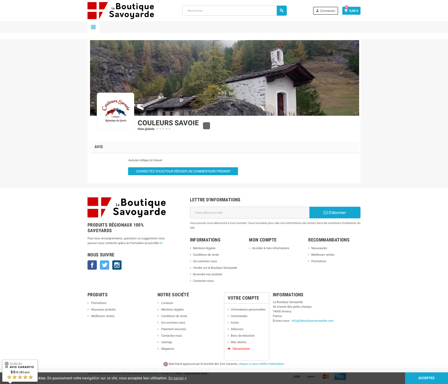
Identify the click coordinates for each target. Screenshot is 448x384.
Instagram (117, 265)
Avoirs (235, 322)
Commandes (239, 316)
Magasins (167, 348)
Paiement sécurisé (173, 329)
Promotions (318, 261)
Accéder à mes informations (270, 248)
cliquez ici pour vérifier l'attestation (261, 364)
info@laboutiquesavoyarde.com (312, 320)
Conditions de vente (206, 254)
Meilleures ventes (323, 254)
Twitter (104, 265)
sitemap (166, 342)
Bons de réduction (243, 335)
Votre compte (243, 298)
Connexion (325, 11)
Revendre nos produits (207, 274)
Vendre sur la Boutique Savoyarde (215, 267)
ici (161, 243)
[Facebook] (206, 125)
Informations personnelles (248, 309)
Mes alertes (238, 342)
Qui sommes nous (205, 261)
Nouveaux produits (103, 309)
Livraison (167, 303)
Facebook (92, 265)
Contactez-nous (203, 281)
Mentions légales (204, 248)
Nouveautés (319, 248)
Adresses (237, 329)
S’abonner (337, 212)
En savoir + (177, 378)
